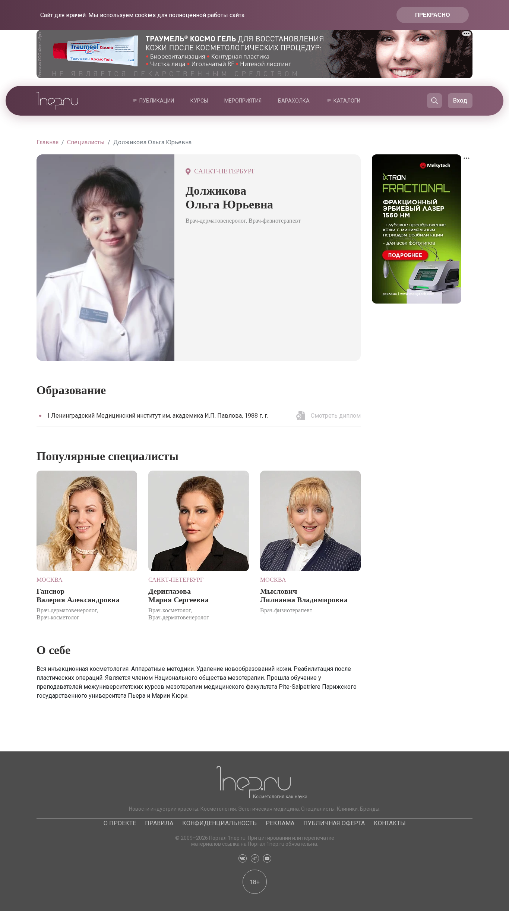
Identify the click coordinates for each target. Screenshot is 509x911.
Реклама (280, 823)
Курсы (199, 101)
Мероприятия (243, 101)
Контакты (390, 823)
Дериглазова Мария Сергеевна (178, 595)
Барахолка (294, 101)
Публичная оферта (334, 823)
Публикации (156, 101)
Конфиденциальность (219, 823)
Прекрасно (432, 15)
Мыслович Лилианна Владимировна (304, 595)
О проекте (120, 823)
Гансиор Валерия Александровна (78, 595)
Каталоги (346, 101)
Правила (159, 823)
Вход (460, 100)
